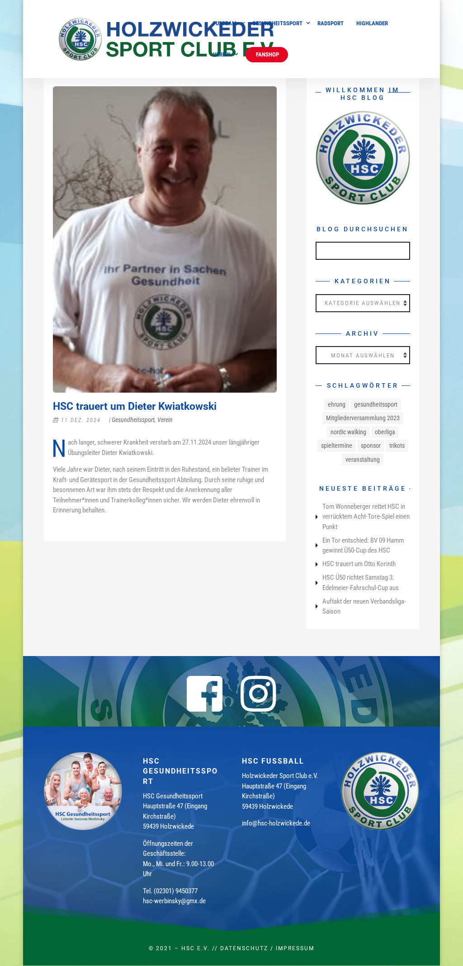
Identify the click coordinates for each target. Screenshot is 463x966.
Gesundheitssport (277, 23)
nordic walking (348, 432)
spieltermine (336, 445)
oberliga (385, 432)
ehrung (336, 404)
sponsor (371, 445)
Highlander (372, 23)
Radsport (330, 23)
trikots (397, 445)
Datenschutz (244, 948)
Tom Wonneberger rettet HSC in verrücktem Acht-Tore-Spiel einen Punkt (366, 516)
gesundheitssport (375, 404)
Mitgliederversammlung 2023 (363, 418)
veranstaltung (362, 459)
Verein (222, 55)
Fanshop (267, 54)
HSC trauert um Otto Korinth (359, 564)
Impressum (295, 948)
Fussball (225, 23)
